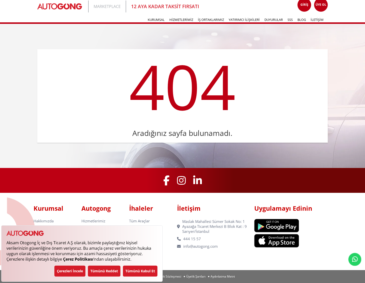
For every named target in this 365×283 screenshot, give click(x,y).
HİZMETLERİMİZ (181, 19)
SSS (290, 19)
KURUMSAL (156, 19)
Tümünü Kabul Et (140, 271)
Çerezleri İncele (70, 271)
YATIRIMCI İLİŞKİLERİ (244, 19)
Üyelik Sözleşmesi (168, 276)
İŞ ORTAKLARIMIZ (211, 19)
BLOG (301, 19)
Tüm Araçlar (139, 221)
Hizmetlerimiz (93, 221)
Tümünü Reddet (104, 271)
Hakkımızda (44, 221)
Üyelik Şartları (196, 276)
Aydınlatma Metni (223, 276)
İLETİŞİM (317, 19)
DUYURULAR (273, 19)
